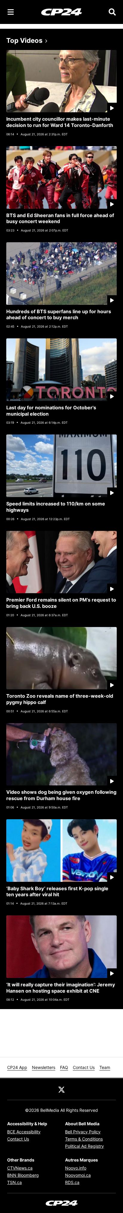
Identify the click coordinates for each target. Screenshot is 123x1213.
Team (104, 1067)
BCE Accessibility (24, 1131)
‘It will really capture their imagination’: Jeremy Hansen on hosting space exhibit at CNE (60, 988)
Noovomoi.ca (78, 1175)
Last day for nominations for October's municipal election (51, 411)
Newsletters (43, 1067)
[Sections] (11, 12)
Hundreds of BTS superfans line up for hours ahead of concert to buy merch (58, 314)
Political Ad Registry (84, 1146)
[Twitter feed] (61, 1089)
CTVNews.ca (20, 1167)
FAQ (64, 1067)
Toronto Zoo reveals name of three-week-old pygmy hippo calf (59, 699)
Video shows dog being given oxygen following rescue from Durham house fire (61, 795)
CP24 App (17, 1067)
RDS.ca (72, 1182)
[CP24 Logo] (61, 11)
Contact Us (84, 1067)
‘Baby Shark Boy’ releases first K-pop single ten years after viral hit (57, 891)
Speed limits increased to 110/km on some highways (55, 507)
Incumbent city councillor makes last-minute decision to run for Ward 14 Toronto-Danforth (59, 122)
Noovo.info (75, 1167)
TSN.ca (14, 1182)
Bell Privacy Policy (83, 1131)
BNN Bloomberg (23, 1175)
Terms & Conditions (84, 1138)
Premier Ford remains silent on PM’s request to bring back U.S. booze (61, 603)
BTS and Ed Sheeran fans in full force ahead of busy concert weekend (60, 218)
